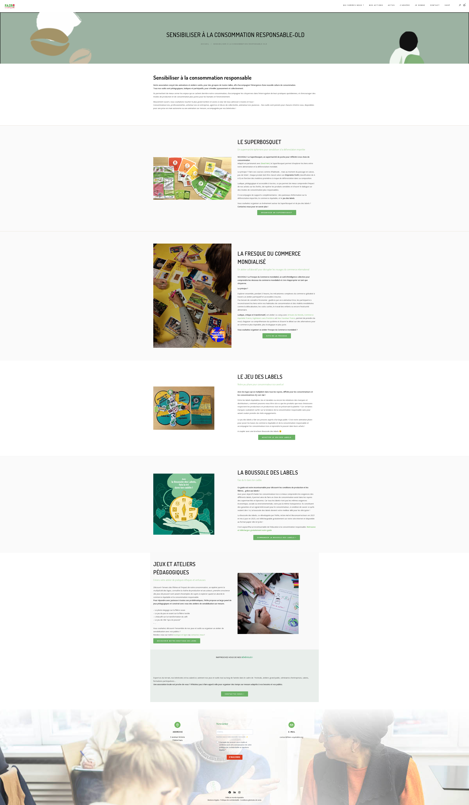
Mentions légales (213, 800)
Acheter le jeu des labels (276, 437)
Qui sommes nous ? (353, 5)
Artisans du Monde (295, 315)
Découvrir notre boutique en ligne (176, 641)
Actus (391, 5)
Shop (447, 5)
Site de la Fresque (276, 336)
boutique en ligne (180, 634)
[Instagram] (239, 793)
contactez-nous (197, 634)
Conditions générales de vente (250, 800)
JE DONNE (420, 5)
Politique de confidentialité (229, 800)
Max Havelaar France (286, 318)
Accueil (205, 44)
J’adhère (405, 5)
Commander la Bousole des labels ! (276, 537)
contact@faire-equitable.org (291, 737)
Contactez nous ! (234, 694)
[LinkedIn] (235, 793)
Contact (435, 5)
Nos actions (376, 5)
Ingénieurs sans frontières (263, 318)
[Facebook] (230, 793)
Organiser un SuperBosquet (276, 213)
